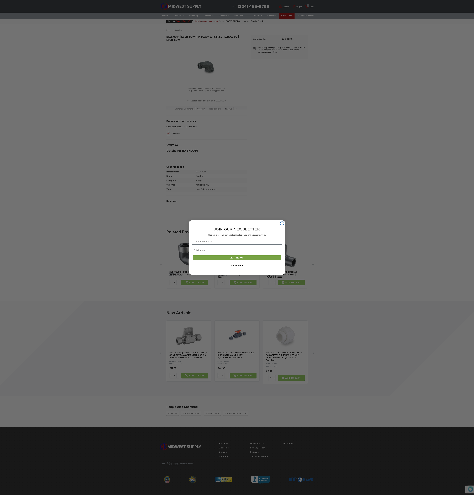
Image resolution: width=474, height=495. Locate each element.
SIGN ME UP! (237, 258)
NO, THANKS (237, 265)
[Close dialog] (282, 223)
